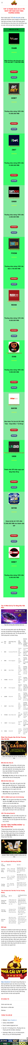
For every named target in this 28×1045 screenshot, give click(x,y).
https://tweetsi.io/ (6, 982)
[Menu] (2, 2)
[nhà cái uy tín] (14, 2)
